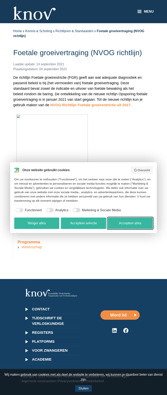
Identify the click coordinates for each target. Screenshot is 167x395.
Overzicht (144, 170)
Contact (41, 309)
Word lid (118, 315)
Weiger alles (37, 223)
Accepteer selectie (83, 223)
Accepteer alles (130, 223)
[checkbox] (28, 210)
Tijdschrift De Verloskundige (48, 321)
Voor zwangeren (50, 350)
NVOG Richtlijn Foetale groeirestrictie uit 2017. (91, 105)
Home (17, 31)
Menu (149, 11)
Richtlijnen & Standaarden (74, 31)
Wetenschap (32, 247)
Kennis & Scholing (38, 31)
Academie (42, 359)
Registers (42, 332)
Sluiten (83, 388)
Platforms (43, 341)
